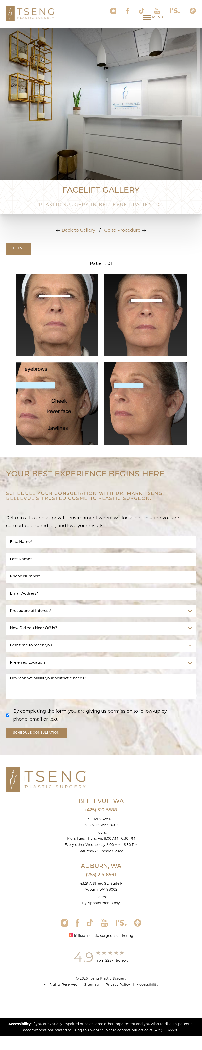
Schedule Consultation (36, 732)
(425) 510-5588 (101, 810)
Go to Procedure (123, 230)
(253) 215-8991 (101, 875)
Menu (157, 17)
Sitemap (91, 984)
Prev (18, 248)
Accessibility (147, 984)
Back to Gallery (77, 230)
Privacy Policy (118, 984)
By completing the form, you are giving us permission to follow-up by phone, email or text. (90, 715)
